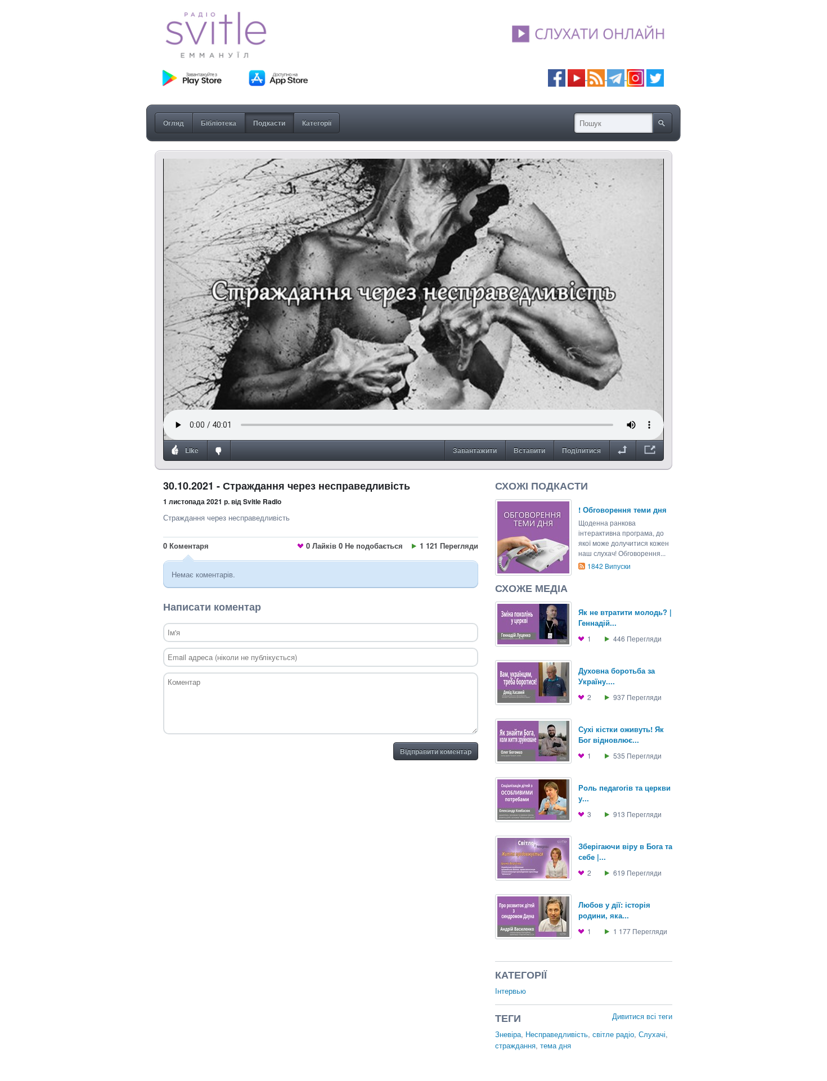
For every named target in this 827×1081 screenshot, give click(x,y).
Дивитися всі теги (642, 1016)
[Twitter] (655, 76)
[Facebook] (556, 76)
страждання (515, 1045)
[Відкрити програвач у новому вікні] (650, 450)
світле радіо (613, 1034)
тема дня (555, 1045)
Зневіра (508, 1034)
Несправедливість (556, 1034)
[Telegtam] (615, 76)
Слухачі (652, 1034)
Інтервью (510, 990)
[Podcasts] (596, 76)
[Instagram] (635, 76)
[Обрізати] (622, 450)
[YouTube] (577, 76)
